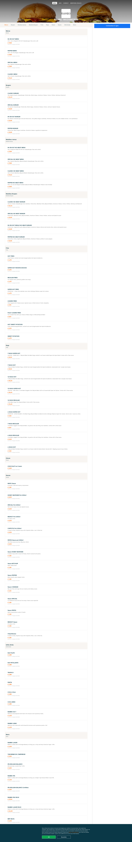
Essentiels (64, 837)
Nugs (47, 25)
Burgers (13, 25)
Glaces (53, 25)
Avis (60, 3)
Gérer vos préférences (74, 832)
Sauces (59, 25)
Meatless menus (22, 25)
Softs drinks (67, 25)
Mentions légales (75, 3)
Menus (6, 25)
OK (49, 837)
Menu (54, 3)
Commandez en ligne (112, 26)
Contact (66, 3)
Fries (42, 25)
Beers (74, 25)
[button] (86, 25)
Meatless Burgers (33, 25)
